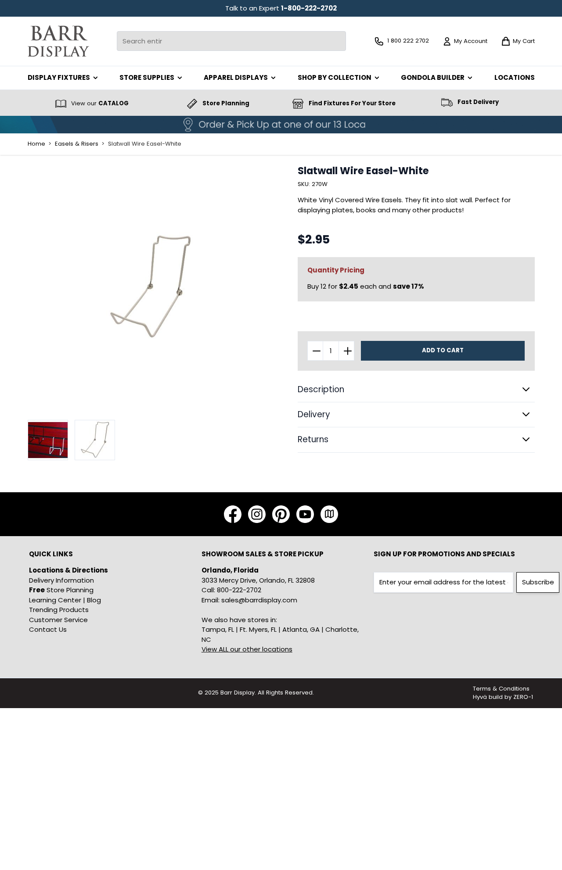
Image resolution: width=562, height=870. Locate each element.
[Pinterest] (281, 514)
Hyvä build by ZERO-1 (503, 697)
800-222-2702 (239, 589)
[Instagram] (257, 514)
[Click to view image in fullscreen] (150, 287)
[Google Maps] (329, 514)
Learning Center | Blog (65, 600)
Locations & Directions (68, 570)
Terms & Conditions (501, 688)
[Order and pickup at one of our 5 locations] (281, 124)
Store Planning (61, 589)
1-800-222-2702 (309, 8)
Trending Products (59, 609)
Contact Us (48, 629)
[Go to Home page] (58, 41)
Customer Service (58, 619)
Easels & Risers (76, 144)
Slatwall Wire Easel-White (144, 144)
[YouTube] (305, 514)
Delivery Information (61, 580)
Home (36, 144)
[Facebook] (232, 514)
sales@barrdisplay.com (259, 600)
